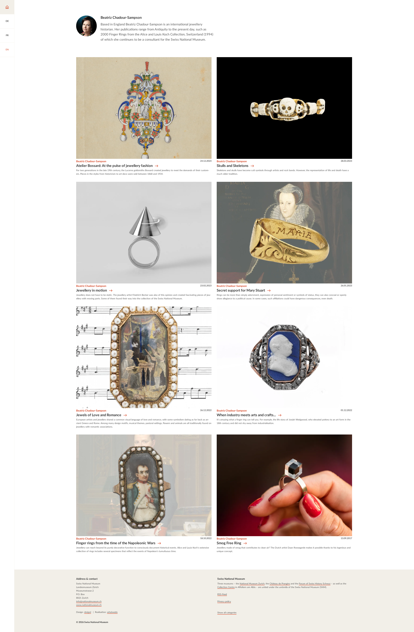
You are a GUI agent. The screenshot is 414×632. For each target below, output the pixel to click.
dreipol (87, 612)
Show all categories (226, 613)
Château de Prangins (280, 584)
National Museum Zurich (252, 584)
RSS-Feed (222, 594)
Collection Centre (226, 587)
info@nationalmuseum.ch (89, 601)
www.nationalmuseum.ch (89, 605)
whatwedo (112, 612)
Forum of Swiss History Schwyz (314, 584)
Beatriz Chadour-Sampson (91, 161)
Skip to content (15, 5)
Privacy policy (224, 601)
